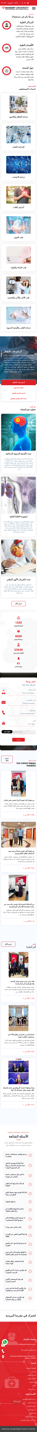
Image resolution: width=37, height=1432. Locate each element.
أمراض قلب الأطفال (18, 382)
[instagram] (28, 3)
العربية (10, 3)
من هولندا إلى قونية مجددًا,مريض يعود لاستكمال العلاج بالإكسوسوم (21, 852)
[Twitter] (22, 3)
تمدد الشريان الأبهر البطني (18, 579)
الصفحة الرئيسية (31, 1368)
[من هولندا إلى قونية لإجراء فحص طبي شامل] (18, 784)
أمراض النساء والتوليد (18, 393)
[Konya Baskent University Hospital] (15, 8)
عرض (26, 815)
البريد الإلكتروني (31, 700)
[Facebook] (25, 3)
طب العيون (32, 1413)
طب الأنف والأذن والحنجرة (28, 1420)
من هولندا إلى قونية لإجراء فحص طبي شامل (19, 800)
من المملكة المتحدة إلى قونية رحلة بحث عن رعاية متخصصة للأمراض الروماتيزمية (19, 905)
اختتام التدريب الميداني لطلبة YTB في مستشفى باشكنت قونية (21, 1035)
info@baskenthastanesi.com (27, 1344)
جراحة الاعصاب (31, 1406)
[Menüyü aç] (34, 8)
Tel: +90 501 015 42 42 (28, 1350)
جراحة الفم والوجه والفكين (18, 398)
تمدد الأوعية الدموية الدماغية (18, 453)
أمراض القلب (32, 1410)
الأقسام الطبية (32, 1378)
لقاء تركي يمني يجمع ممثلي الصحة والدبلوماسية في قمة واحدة (22, 982)
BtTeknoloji (5, 1429)
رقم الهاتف (32, 710)
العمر (34, 721)
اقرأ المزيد (18, 447)
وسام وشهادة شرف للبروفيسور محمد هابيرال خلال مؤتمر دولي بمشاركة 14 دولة (18, 1089)
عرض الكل (18, 603)
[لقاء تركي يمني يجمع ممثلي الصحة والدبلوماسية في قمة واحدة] (18, 965)
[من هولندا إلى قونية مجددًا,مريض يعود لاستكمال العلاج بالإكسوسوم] (18, 835)
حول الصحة (32, 1382)
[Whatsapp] (5, 1342)
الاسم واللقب (32, 690)
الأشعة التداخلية (18, 388)
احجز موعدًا (17, 1401)
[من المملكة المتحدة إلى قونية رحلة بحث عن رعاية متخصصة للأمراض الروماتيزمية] (18, 888)
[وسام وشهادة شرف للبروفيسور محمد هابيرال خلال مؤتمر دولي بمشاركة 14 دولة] (18, 1071)
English (16, 3)
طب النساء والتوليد (30, 1417)
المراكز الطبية (32, 1375)
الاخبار (34, 1385)
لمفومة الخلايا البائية (18, 516)
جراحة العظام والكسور (29, 1399)
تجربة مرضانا (32, 1389)
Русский (3, 3)
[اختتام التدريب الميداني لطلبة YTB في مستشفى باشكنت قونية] (18, 1018)
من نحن (33, 1371)
